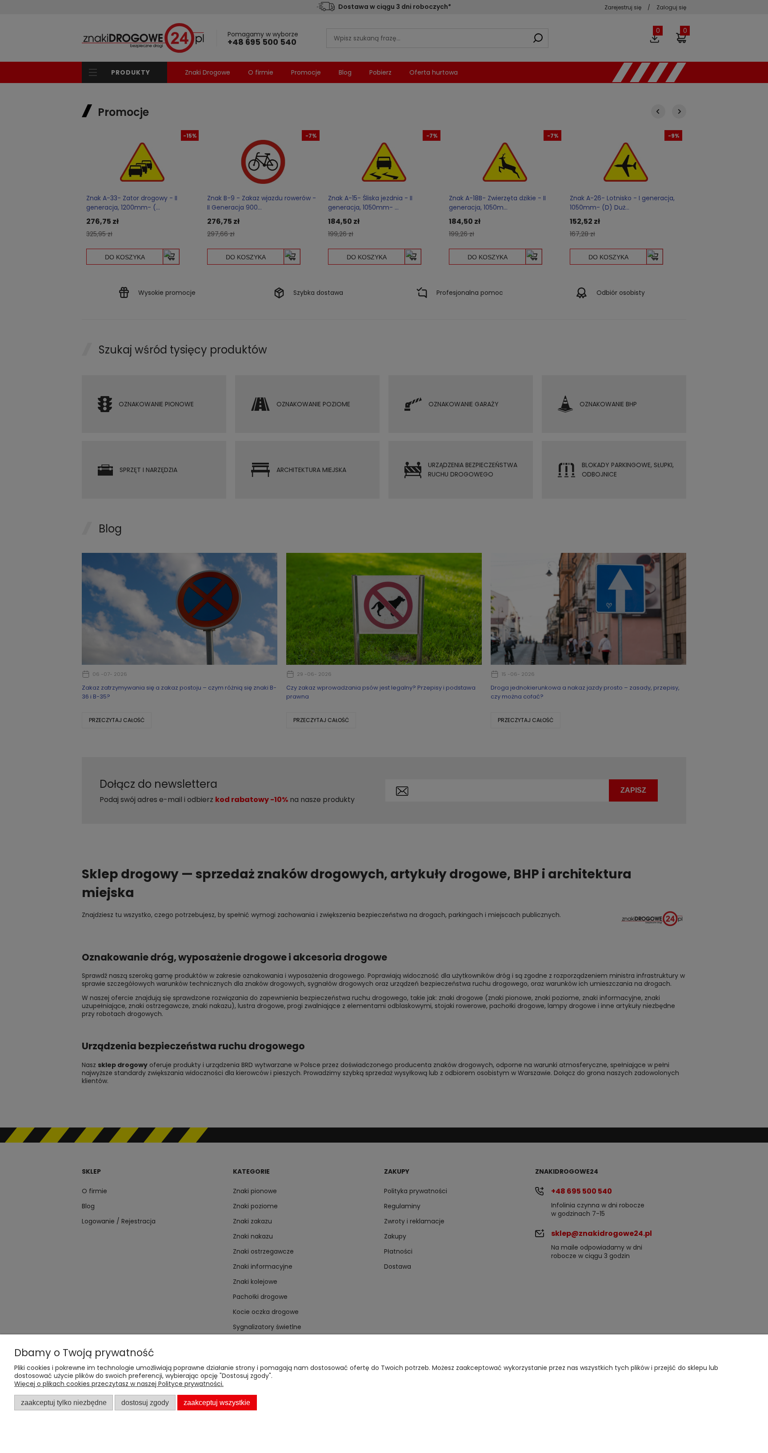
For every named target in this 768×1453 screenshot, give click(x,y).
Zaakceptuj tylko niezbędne (64, 1402)
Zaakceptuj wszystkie (217, 1402)
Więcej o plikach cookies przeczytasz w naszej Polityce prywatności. (119, 1383)
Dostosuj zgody (145, 1402)
